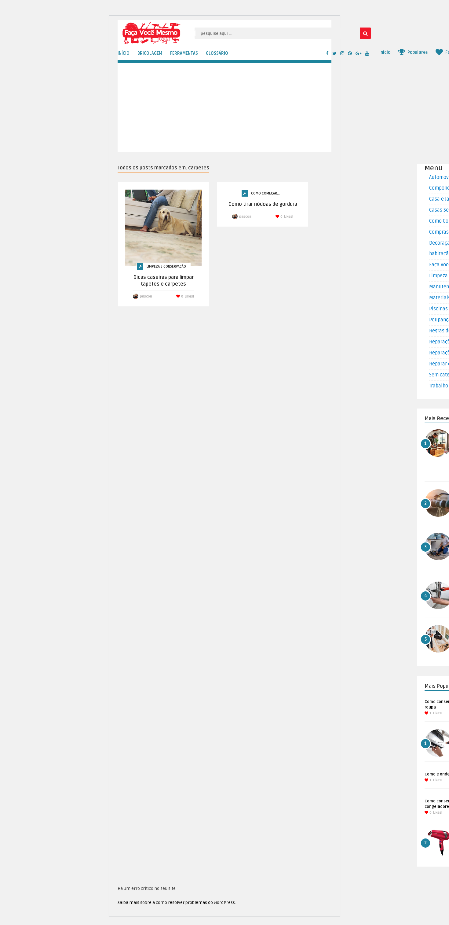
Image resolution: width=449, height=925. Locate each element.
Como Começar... (265, 193)
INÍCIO (124, 53)
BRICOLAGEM (149, 53)
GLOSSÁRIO (217, 53)
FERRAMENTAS (184, 53)
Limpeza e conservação (166, 266)
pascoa (146, 296)
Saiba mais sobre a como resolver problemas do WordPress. (177, 902)
